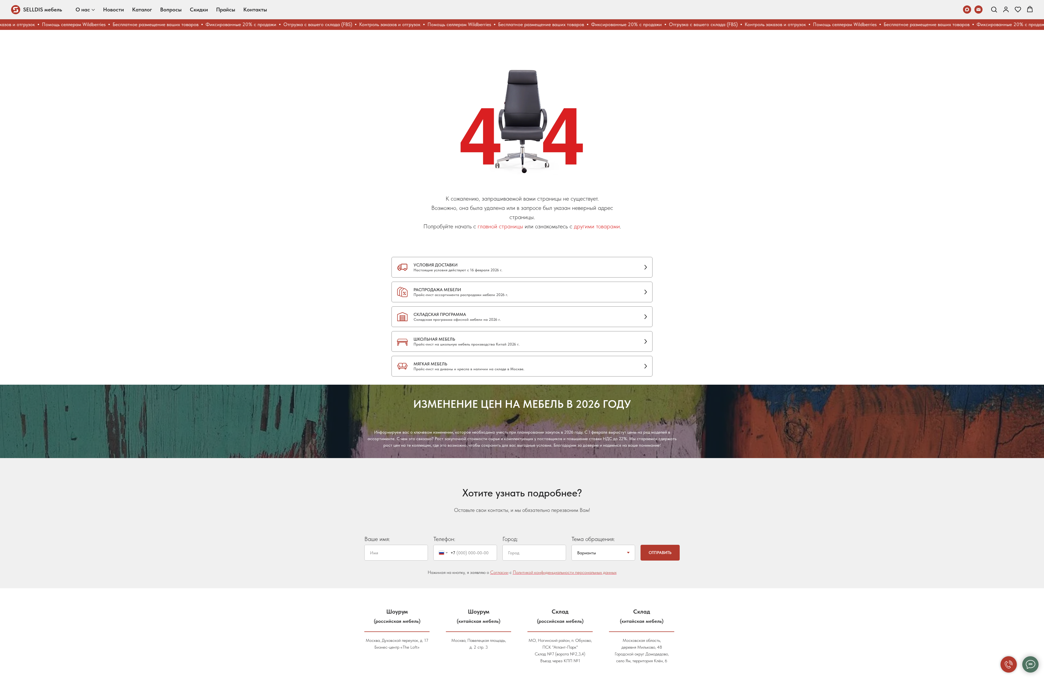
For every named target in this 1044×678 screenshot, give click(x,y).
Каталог (142, 9)
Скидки (199, 9)
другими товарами (597, 226)
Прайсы (225, 9)
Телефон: (444, 538)
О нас (83, 9)
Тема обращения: (593, 538)
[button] (994, 9)
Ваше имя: (377, 538)
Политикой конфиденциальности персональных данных (565, 572)
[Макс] (967, 9)
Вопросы (171, 9)
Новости (113, 9)
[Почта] (978, 9)
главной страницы (500, 226)
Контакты (255, 9)
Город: (510, 538)
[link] (1006, 9)
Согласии (499, 572)
